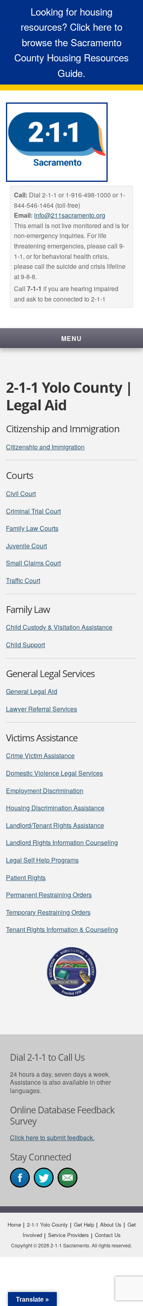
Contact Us (108, 1235)
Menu (71, 338)
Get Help (84, 1224)
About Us (111, 1224)
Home (14, 1224)
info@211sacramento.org (69, 215)
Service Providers (68, 1235)
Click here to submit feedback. (52, 1137)
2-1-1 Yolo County (47, 1224)
